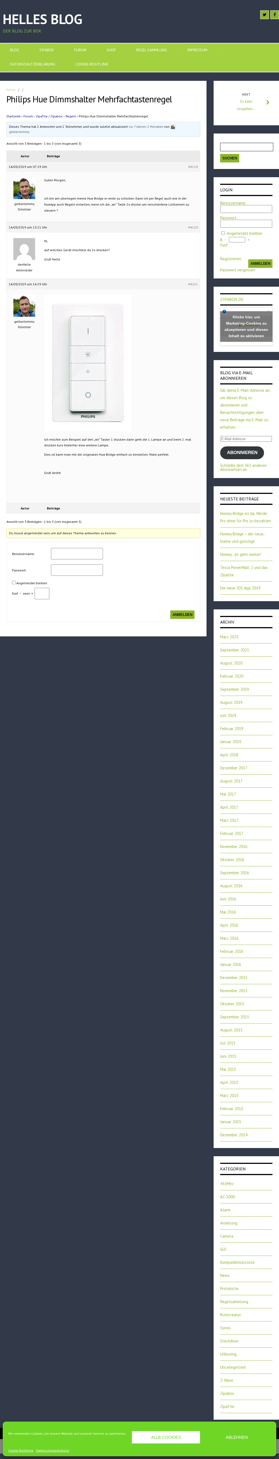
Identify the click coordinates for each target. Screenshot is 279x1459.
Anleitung (228, 1223)
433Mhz (227, 1183)
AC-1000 (227, 1196)
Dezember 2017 (233, 767)
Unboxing (228, 1354)
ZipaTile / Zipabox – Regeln (56, 116)
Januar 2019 (230, 741)
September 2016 (234, 872)
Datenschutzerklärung (52, 1450)
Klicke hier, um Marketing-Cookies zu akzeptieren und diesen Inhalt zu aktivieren (246, 326)
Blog (14, 50)
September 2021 (234, 650)
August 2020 (231, 663)
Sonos (225, 1327)
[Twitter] (264, 14)
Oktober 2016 (232, 859)
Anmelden (182, 615)
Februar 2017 (231, 833)
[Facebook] (274, 14)
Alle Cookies (166, 1437)
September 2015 (234, 1016)
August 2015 (231, 1030)
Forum (80, 50)
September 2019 (234, 689)
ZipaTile (227, 1406)
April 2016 (229, 925)
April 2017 (229, 807)
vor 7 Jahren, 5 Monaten (146, 126)
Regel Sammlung (151, 50)
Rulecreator (230, 1314)
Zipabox (46, 50)
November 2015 (233, 990)
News (225, 1275)
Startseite (13, 116)
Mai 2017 (228, 794)
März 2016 (229, 938)
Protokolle (229, 1288)
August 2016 (231, 885)
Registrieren (230, 259)
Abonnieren (242, 452)
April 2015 (229, 1082)
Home (10, 90)
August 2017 (231, 781)
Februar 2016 (231, 951)
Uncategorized (232, 1367)
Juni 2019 (228, 715)
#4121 (193, 284)
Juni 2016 (228, 899)
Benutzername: (23, 554)
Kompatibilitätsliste (237, 1262)
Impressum (197, 50)
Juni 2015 (228, 1056)
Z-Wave (226, 1380)
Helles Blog (42, 19)
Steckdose (229, 1341)
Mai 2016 (228, 912)
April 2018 (229, 754)
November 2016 (233, 846)
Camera (226, 1236)
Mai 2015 (228, 1069)
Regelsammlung (234, 1301)
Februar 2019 (231, 728)
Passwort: (19, 570)
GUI (223, 1249)
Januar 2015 (230, 1121)
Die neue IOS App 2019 (240, 588)
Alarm (225, 1209)
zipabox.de (232, 299)
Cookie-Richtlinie (20, 1450)
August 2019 (231, 702)
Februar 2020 (231, 676)
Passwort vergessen (237, 270)
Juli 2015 (227, 1043)
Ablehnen (237, 1437)
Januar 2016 (230, 964)
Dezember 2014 (233, 1134)
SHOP (111, 50)
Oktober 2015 (232, 1003)
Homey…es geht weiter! (240, 554)
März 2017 (229, 820)
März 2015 (229, 1095)
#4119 (193, 167)
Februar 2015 (231, 1108)
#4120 (193, 227)
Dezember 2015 (233, 977)
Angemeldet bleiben (31, 583)
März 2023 (229, 636)
